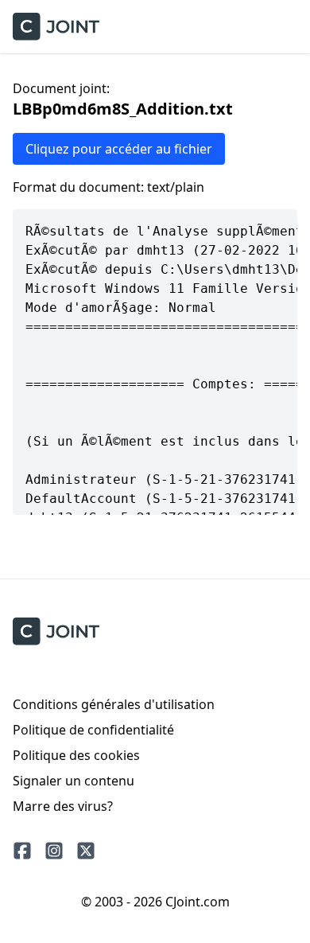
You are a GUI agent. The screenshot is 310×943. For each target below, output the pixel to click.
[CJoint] (56, 631)
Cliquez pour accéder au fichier (118, 149)
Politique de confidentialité (93, 729)
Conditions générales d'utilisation (114, 704)
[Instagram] (54, 850)
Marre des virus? (63, 806)
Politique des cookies (76, 755)
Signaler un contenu (73, 780)
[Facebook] (22, 850)
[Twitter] (85, 850)
